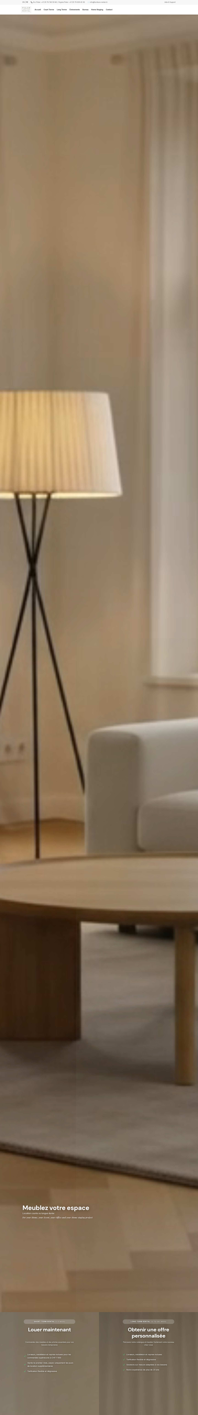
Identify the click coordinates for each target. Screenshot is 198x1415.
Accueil (38, 10)
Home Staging (97, 10)
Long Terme (62, 10)
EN (23, 2)
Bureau (85, 10)
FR (27, 2)
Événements (75, 10)
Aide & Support (170, 2)
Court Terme (49, 10)
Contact (109, 10)
